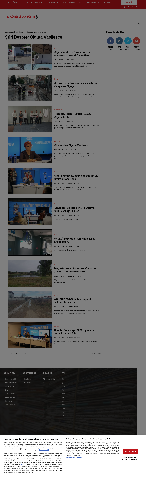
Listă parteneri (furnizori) (74, 457)
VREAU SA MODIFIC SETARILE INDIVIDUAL (130, 458)
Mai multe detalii (44, 450)
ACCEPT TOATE (130, 451)
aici (22, 464)
